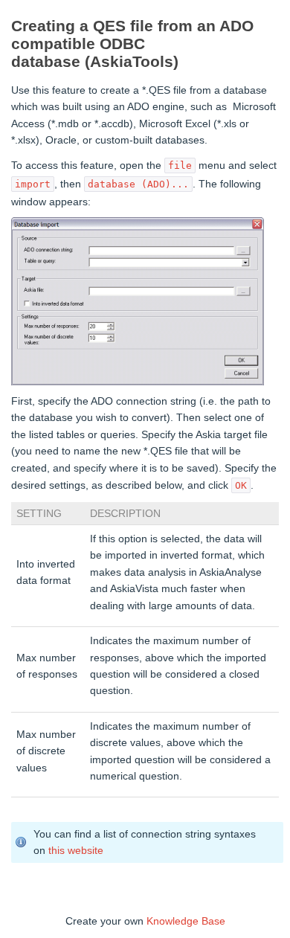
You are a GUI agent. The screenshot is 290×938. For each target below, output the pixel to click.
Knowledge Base (185, 921)
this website (75, 850)
